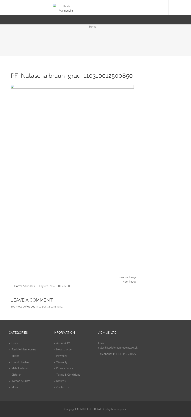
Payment (61, 355)
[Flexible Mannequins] (95, 7)
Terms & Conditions (68, 374)
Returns (61, 380)
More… (16, 387)
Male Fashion (20, 368)
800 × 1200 (63, 286)
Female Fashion (21, 362)
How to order (64, 349)
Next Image (130, 281)
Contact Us (63, 387)
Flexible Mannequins (24, 349)
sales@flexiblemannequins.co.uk (117, 347)
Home (92, 26)
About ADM (63, 343)
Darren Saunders (24, 286)
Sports (16, 355)
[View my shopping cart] (176, 19)
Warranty (62, 362)
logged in (32, 306)
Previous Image (127, 277)
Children (16, 374)
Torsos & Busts (21, 380)
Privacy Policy (64, 368)
